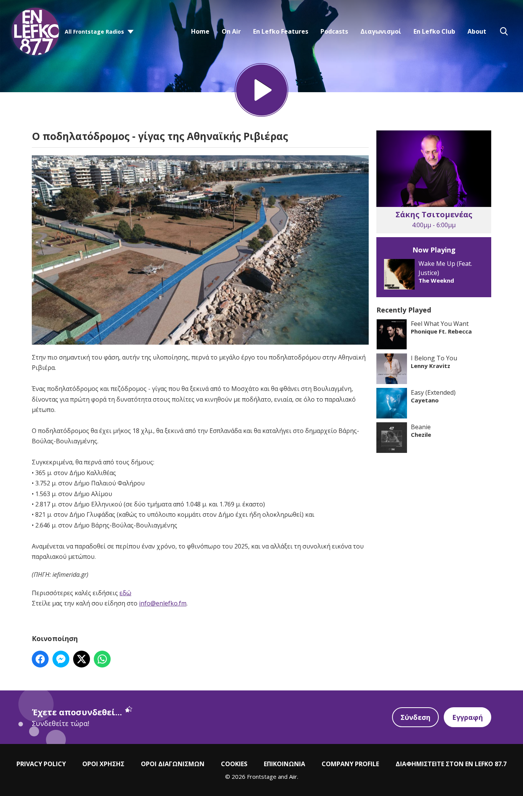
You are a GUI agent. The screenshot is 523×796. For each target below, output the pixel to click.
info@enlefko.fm (162, 603)
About (476, 31)
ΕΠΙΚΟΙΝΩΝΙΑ (284, 764)
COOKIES (234, 764)
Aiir (293, 776)
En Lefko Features (280, 31)
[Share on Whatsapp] (102, 659)
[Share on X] (81, 659)
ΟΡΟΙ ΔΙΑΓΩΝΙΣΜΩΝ (172, 764)
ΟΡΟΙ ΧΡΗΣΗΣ (103, 764)
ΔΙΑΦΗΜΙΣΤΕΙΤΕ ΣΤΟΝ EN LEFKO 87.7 (451, 764)
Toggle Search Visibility (504, 31)
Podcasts (334, 31)
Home (200, 31)
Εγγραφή (467, 717)
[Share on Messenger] (60, 659)
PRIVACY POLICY (41, 764)
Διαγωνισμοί (380, 31)
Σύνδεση (415, 717)
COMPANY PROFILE (350, 764)
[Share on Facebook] (40, 659)
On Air (231, 31)
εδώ (125, 593)
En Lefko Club (434, 31)
